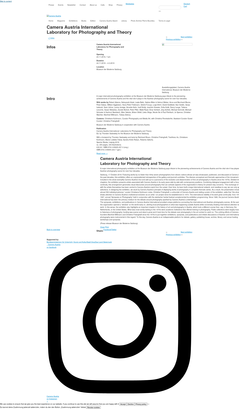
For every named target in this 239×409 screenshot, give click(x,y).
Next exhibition (186, 37)
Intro (51, 38)
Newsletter (71, 5)
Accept (123, 404)
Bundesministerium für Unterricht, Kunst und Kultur (67, 242)
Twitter (114, 229)
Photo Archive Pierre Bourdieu (143, 20)
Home (51, 20)
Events (60, 5)
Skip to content (6, 1)
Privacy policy (141, 404)
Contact (83, 5)
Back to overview (53, 229)
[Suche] (160, 11)
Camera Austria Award (108, 20)
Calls (103, 5)
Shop (111, 5)
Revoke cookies (93, 407)
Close (102, 227)
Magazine (61, 20)
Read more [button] (102, 153)
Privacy (119, 5)
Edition (93, 20)
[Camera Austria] (54, 15)
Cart (185, 6)
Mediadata (130, 3)
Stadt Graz (91, 242)
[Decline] (148, 404)
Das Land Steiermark (103, 242)
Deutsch (187, 3)
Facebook (107, 229)
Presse (51, 5)
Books (83, 20)
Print (107, 227)
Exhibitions (73, 20)
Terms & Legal (164, 20)
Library (124, 20)
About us (93, 5)
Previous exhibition (173, 39)
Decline (131, 404)
